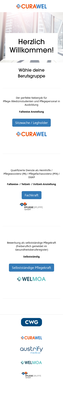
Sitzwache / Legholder (31, 123)
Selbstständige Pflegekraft (31, 268)
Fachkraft (31, 195)
